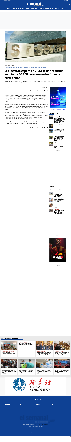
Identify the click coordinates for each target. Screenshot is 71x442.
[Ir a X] (67, 0)
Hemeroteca (10, 0)
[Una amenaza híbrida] (51, 126)
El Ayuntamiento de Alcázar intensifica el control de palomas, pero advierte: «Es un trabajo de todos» (59, 212)
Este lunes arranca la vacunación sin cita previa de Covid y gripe (26, 370)
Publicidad (54, 411)
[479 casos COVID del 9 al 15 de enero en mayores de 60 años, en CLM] (44, 363)
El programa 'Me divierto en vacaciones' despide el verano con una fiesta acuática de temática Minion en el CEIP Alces (59, 132)
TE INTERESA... (7, 407)
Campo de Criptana (24, 409)
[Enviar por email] (30, 91)
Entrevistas (38, 407)
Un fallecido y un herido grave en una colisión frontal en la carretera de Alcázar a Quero (59, 194)
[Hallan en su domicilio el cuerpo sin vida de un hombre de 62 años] (51, 200)
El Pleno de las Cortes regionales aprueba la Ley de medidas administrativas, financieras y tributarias (62, 354)
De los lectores (3, 0)
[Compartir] (35, 91)
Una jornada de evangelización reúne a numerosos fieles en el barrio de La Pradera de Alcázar (58, 145)
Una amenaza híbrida (58, 125)
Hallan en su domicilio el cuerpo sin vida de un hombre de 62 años (59, 201)
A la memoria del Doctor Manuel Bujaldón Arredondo (58, 206)
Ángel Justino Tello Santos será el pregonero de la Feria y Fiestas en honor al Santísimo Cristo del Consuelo (59, 138)
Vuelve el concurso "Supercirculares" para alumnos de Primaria (8, 354)
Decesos (38, 409)
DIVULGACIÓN (7, 411)
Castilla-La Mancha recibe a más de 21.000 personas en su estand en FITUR (9, 371)
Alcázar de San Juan (24, 407)
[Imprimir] (33, 91)
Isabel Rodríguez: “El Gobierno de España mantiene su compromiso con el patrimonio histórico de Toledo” (44, 354)
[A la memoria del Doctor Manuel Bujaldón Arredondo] (51, 205)
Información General (9, 65)
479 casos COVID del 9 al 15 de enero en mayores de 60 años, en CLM (44, 371)
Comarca (22, 411)
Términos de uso (37, 424)
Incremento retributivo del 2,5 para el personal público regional (26, 343)
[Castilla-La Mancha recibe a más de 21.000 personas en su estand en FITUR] (9, 363)
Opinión (53, 407)
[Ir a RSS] (41, 400)
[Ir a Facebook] (66, 0)
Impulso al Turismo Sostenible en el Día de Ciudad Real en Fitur (62, 370)
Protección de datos (44, 424)
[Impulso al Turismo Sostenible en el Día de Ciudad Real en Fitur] (62, 363)
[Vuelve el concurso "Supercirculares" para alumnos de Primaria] (9, 345)
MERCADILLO (7, 409)
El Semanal (4, 356)
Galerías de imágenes (40, 411)
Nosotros (54, 409)
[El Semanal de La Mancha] (35, 4)
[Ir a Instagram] (39, 400)
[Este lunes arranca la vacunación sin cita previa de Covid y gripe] (26, 363)
